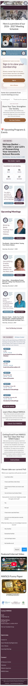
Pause (24, 92)
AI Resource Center (6, 662)
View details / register (14, 161)
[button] (15, 477)
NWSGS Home (4, 671)
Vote (24, 549)
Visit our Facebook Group (7, 627)
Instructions (14, 460)
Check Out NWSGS (15, 423)
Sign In (14, 80)
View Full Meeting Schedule (14, 328)
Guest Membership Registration (9, 643)
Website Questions (6, 668)
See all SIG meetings (9, 406)
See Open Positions (14, 120)
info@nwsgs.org (5, 616)
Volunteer (3, 665)
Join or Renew (14, 85)
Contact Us (4, 639)
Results (17, 549)
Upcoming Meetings (6, 649)
